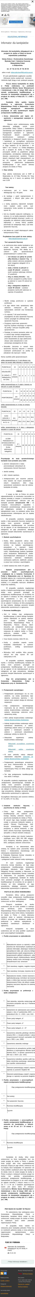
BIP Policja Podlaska (28, 1274)
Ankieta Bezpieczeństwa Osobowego (16, 720)
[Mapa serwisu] (5, 15)
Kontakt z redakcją (5, 1280)
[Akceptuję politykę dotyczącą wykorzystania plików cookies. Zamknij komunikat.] (32, 1)
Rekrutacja (14, 31)
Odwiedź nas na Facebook (5, 1273)
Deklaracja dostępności (6, 1286)
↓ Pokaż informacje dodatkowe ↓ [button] (17, 1261)
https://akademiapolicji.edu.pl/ (18, 238)
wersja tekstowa (4, 1293)
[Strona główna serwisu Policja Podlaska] (2, 15)
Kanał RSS (2, 1273)
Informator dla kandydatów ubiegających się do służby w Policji (17, 1248)
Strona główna (5, 31)
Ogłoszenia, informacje (24, 31)
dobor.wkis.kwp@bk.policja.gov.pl (22, 72)
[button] (31, 15)
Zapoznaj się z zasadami (24, 1284)
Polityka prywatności (23, 1286)
